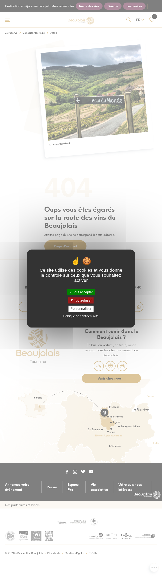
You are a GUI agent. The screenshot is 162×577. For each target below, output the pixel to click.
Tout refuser (82, 300)
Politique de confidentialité (81, 316)
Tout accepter (82, 292)
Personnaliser (80, 309)
